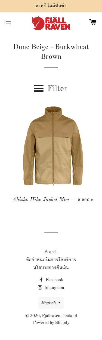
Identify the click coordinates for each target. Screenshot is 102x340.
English (48, 303)
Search (51, 252)
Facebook (54, 280)
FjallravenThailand (59, 316)
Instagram (53, 288)
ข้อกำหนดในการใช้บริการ (51, 260)
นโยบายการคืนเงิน (51, 268)
